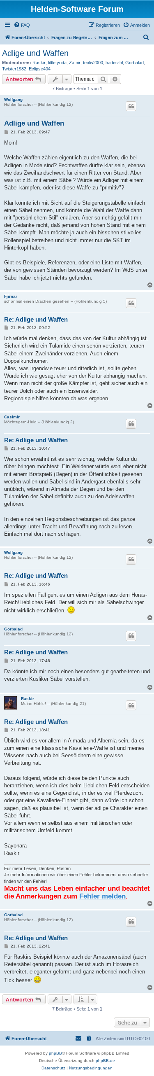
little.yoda (57, 62)
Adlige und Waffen (35, 53)
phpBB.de (105, 1060)
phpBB (55, 1053)
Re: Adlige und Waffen (36, 319)
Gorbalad (134, 62)
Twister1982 (14, 68)
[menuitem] (22, 25)
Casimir (12, 417)
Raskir (39, 62)
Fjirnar (10, 296)
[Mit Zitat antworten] (131, 106)
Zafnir (74, 62)
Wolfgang (13, 99)
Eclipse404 (40, 68)
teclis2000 (93, 62)
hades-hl (114, 62)
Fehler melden (102, 896)
